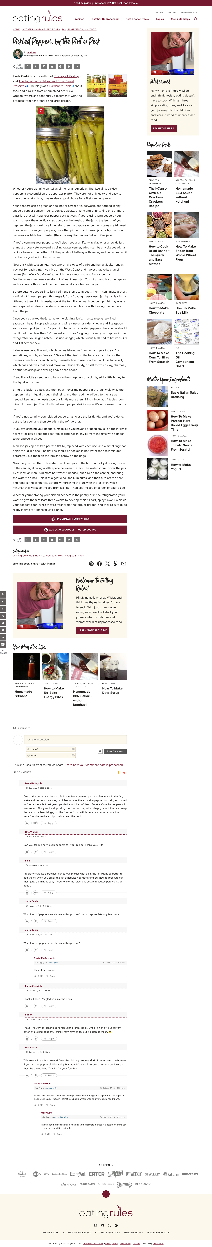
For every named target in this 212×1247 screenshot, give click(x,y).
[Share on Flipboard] (44, 66)
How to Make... (54, 555)
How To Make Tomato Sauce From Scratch (181, 445)
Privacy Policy (111, 1243)
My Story (172, 12)
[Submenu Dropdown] (86, 19)
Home (16, 29)
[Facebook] (102, 1225)
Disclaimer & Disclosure (93, 1243)
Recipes (79, 19)
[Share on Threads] (61, 66)
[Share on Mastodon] (69, 66)
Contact (136, 1243)
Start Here (158, 12)
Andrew (31, 52)
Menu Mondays (180, 19)
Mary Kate (52, 1088)
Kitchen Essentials (107, 1232)
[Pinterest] (116, 1225)
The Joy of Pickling (66, 76)
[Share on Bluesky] (52, 66)
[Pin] (41, 111)
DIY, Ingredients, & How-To (79, 29)
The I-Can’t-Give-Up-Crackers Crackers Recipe (158, 197)
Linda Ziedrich (33, 986)
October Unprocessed (105, 19)
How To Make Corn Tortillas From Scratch (159, 357)
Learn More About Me (93, 630)
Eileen (28, 1014)
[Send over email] (77, 66)
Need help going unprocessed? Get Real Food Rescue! (106, 3)
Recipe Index (50, 1232)
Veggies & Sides (74, 555)
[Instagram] (95, 1225)
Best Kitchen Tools (137, 19)
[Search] (195, 19)
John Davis (52, 962)
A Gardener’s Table (59, 86)
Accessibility (125, 1243)
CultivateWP (158, 1243)
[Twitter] (109, 1225)
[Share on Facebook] (36, 66)
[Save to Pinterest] (28, 66)
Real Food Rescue (189, 12)
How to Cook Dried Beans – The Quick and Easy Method (159, 255)
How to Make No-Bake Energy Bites (54, 693)
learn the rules (163, 128)
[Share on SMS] (3, 644)
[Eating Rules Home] (38, 16)
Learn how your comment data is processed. (94, 765)
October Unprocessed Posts (41, 29)
